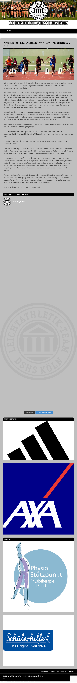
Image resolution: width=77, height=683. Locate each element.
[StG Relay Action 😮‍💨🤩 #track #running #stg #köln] (56, 359)
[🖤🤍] (20, 359)
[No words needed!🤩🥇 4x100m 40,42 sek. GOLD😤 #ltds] (56, 379)
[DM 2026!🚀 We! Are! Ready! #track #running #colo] (20, 238)
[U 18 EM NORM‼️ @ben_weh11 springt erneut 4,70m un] (56, 399)
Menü (9, 31)
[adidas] (38, 440)
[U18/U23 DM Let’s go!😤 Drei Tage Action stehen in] (20, 399)
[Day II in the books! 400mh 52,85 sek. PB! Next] (56, 339)
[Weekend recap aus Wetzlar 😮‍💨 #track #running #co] (56, 258)
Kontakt (71, 671)
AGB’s (53, 671)
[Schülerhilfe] (28, 665)
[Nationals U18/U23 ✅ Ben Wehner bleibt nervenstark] (56, 319)
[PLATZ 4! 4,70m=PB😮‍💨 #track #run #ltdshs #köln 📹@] (20, 339)
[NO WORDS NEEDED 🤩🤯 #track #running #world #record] (20, 258)
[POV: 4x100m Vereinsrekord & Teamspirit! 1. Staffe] (20, 212)
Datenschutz (61, 671)
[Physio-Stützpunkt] (38, 576)
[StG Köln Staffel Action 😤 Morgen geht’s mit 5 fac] (20, 319)
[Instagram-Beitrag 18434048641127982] (20, 299)
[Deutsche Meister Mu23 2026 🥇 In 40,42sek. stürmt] (20, 379)
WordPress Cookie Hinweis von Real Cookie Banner (17, 682)
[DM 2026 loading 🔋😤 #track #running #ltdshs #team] (56, 238)
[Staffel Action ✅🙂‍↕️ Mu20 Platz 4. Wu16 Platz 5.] (56, 299)
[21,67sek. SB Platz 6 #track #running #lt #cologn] (20, 278)
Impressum (44, 671)
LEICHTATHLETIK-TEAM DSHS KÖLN (38, 23)
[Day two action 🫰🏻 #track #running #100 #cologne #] (56, 278)
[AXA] (38, 499)
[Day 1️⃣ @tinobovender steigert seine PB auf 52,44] (56, 218)
